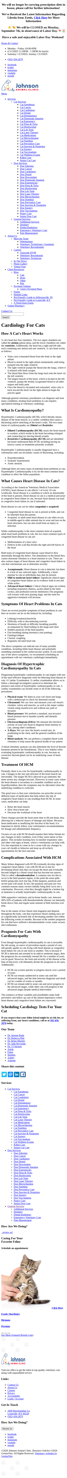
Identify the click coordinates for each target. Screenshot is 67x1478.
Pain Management (29, 233)
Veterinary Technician (30, 258)
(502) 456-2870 (15, 59)
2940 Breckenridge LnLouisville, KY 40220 (18, 1412)
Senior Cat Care (28, 160)
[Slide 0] (2, 1333)
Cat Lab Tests (27, 129)
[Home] (20, 91)
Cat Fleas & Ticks (29, 124)
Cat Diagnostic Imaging (31, 118)
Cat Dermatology (28, 115)
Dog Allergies (27, 166)
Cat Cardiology (27, 110)
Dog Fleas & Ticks (29, 185)
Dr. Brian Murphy (16, 1041)
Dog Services (20, 163)
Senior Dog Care (28, 216)
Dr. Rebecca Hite (15, 1038)
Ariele (10, 1049)
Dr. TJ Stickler (14, 1046)
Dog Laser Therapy (29, 194)
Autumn (11, 1060)
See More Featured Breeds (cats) (17, 1335)
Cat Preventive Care (30, 143)
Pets (22, 283)
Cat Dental (25, 113)
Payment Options (22, 286)
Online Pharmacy (16, 305)
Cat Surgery (26, 149)
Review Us (7, 1429)
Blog (16, 272)
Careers (17, 250)
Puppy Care (26, 213)
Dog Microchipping (29, 196)
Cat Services (20, 101)
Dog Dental (25, 174)
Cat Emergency (27, 121)
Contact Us (6, 311)
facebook (12, 64)
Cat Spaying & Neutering (32, 146)
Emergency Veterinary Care (33, 230)
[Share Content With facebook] (23, 1074)
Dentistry (24, 224)
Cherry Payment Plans (31, 289)
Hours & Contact (9, 43)
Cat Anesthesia (27, 104)
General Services (22, 219)
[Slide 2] (8, 1333)
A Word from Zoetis (24, 303)
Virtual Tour (20, 266)
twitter (10, 67)
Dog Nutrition (27, 199)
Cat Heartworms (28, 127)
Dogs (22, 277)
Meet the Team (21, 238)
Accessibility (13, 1396)
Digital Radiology (29, 227)
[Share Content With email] (10, 1074)
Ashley (10, 1057)
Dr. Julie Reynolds (16, 1043)
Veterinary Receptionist (31, 255)
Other (23, 280)
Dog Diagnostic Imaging (32, 180)
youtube (11, 73)
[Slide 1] (5, 1333)
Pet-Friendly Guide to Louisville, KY (32, 300)
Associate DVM (28, 252)
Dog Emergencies (29, 182)
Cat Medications (28, 135)
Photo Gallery (20, 264)
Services (11, 99)
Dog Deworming (28, 177)
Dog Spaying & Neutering (33, 205)
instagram (12, 70)
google (10, 76)
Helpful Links (20, 294)
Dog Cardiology (28, 171)
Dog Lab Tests (27, 191)
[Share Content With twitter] (4, 1074)
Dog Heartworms (28, 188)
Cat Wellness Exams (30, 155)
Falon (10, 1052)
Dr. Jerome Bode (15, 1035)
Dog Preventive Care (30, 202)
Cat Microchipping (29, 138)
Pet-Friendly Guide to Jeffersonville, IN (33, 297)
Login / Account (15, 1398)
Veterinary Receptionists (32, 247)
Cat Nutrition (26, 141)
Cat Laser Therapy (29, 132)
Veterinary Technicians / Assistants (37, 244)
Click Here (40, 17)
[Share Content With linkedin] (16, 1074)
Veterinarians (26, 241)
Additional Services (29, 222)
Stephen (11, 1055)
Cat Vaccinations (28, 152)
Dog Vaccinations (28, 210)
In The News (20, 261)
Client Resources (15, 269)
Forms (17, 291)
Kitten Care (25, 157)
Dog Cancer (26, 168)
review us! (7, 1232)
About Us (12, 236)
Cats (22, 275)
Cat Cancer (25, 107)
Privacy (11, 1393)
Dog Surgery (26, 208)
